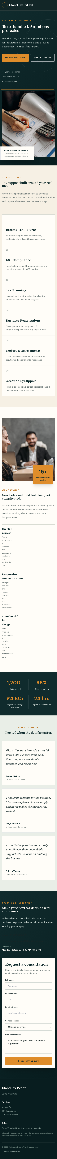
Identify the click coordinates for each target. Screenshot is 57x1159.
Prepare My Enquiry (28, 1061)
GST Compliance (9, 1111)
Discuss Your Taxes (15, 57)
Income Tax (6, 1107)
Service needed (12, 1021)
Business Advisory (10, 1115)
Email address (11, 1007)
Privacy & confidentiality (11, 1151)
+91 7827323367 (42, 57)
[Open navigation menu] (52, 5)
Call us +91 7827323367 (14, 934)
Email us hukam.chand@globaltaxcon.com (23, 940)
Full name (9, 980)
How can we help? (13, 1034)
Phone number (11, 993)
